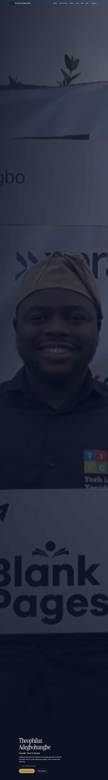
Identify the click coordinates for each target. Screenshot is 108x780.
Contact (93, 3)
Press (77, 3)
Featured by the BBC (29, 765)
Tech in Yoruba (63, 3)
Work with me (42, 771)
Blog (87, 3)
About (55, 3)
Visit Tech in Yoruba (27, 771)
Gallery (71, 3)
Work (82, 3)
